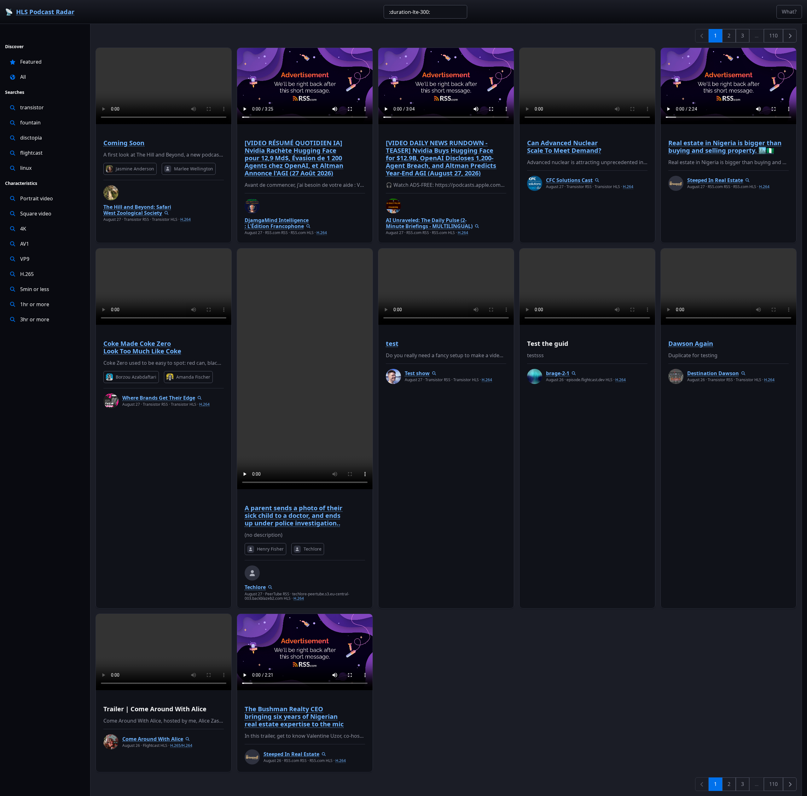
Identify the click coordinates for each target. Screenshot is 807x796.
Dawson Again (690, 343)
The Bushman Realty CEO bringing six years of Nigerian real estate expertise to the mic (294, 716)
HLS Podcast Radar (45, 12)
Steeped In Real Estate (715, 180)
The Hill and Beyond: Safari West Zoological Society (137, 209)
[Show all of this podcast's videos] (166, 212)
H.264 (185, 219)
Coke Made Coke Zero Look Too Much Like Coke (142, 347)
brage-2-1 (557, 373)
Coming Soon (123, 143)
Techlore (255, 587)
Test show (417, 373)
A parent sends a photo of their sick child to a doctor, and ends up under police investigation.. (293, 515)
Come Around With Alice (152, 739)
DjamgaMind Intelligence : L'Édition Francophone (277, 223)
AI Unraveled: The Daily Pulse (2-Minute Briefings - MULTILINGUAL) (429, 223)
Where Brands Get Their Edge (158, 397)
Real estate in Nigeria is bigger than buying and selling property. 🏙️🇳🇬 (724, 147)
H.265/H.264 (181, 745)
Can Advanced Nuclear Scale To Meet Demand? (564, 147)
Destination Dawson (713, 373)
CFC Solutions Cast (569, 180)
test (392, 343)
